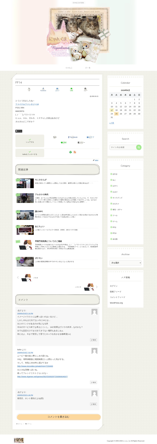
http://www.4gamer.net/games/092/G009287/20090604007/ (42, 377)
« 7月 (111, 123)
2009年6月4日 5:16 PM (25, 313)
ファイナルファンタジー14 (27, 104)
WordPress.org (116, 303)
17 (112, 110)
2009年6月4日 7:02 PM (25, 352)
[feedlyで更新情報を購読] (70, 152)
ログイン (114, 286)
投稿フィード (115, 292)
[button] (85, 89)
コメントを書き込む (58, 416)
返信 (94, 340)
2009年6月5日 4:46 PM (25, 395)
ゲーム (20, 131)
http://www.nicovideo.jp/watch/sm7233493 (35, 366)
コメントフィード (117, 297)
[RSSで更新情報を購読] (74, 152)
